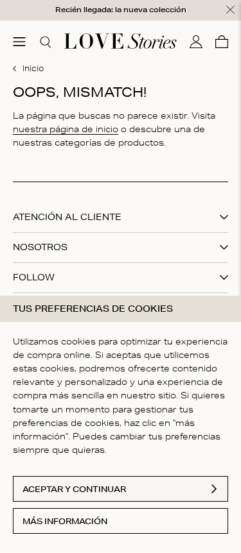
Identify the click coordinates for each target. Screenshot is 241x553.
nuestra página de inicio (65, 129)
